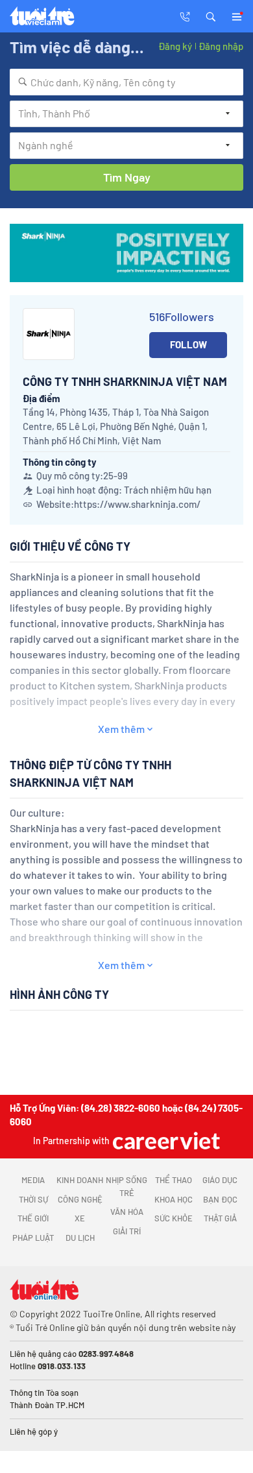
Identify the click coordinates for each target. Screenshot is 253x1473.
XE (80, 1218)
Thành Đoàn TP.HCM (47, 1405)
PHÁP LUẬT (33, 1237)
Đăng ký (175, 46)
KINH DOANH (79, 1180)
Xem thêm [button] (121, 729)
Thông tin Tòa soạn (44, 1392)
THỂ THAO (173, 1180)
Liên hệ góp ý (34, 1431)
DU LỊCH (80, 1237)
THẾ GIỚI (33, 1218)
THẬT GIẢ (220, 1218)
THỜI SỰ (33, 1199)
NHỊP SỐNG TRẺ (126, 1186)
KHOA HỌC (173, 1199)
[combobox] (126, 82)
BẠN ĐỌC (220, 1199)
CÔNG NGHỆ (80, 1199)
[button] (210, 15)
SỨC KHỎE (173, 1218)
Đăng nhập (221, 46)
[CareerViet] (165, 1140)
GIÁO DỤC (219, 1180)
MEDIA (33, 1180)
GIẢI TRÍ (127, 1231)
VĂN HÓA (126, 1211)
